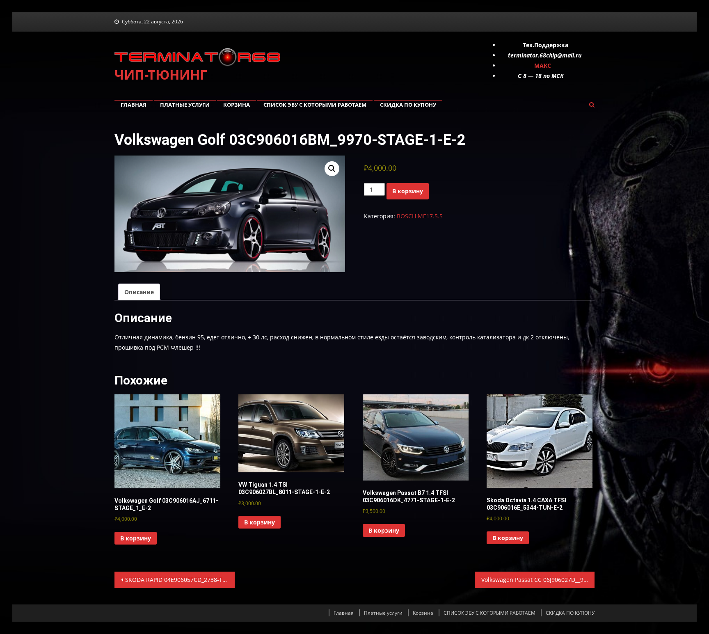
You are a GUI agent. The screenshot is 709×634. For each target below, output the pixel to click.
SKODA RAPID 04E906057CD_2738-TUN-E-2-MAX (180, 580)
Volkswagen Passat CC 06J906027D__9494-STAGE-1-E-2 (538, 580)
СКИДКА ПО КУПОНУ (408, 104)
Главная (133, 104)
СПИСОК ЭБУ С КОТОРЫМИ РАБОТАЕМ (314, 104)
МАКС (542, 65)
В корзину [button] (135, 538)
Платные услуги (185, 104)
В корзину (407, 191)
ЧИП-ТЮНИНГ (160, 74)
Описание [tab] (139, 292)
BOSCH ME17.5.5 (420, 216)
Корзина (236, 104)
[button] (332, 168)
